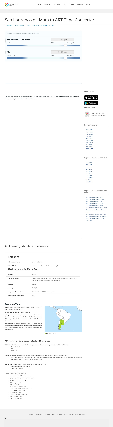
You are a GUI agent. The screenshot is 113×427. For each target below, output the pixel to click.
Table (28, 25)
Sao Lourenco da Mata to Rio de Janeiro (95, 211)
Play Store (81, 414)
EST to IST (89, 163)
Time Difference (19, 25)
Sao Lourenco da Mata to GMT (95, 199)
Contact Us (31, 414)
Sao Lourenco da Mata (18, 39)
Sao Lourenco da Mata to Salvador (96, 214)
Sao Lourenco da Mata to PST (94, 201)
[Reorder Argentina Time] (5, 53)
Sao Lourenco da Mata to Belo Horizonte (95, 219)
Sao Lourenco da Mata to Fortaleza (96, 216)
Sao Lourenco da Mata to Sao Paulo (96, 208)
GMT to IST (89, 179)
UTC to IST (89, 167)
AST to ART (89, 144)
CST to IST (89, 169)
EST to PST (89, 182)
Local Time (57, 4)
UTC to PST (89, 175)
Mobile (88, 4)
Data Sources (67, 414)
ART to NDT (89, 134)
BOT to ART (89, 149)
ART (53, 25)
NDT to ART (89, 132)
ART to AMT (89, 142)
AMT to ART (89, 140)
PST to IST (89, 165)
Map (65, 4)
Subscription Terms (50, 414)
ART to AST (89, 147)
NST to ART (89, 136)
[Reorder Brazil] (5, 41)
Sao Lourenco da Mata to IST (94, 205)
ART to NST (89, 138)
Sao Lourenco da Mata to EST (94, 197)
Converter (47, 4)
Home (39, 4)
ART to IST (89, 130)
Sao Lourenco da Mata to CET (94, 203)
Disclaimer (59, 414)
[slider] (65, 45)
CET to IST (89, 171)
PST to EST (89, 173)
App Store (75, 414)
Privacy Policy (39, 414)
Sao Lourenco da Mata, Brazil (41, 25)
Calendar (80, 4)
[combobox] (62, 39)
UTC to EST (89, 177)
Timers (72, 4)
